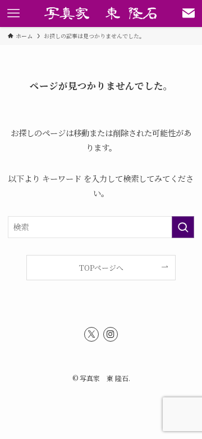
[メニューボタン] (13, 13)
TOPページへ (101, 267)
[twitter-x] (91, 334)
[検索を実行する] (183, 227)
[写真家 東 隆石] (101, 13)
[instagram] (110, 334)
